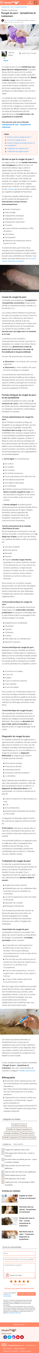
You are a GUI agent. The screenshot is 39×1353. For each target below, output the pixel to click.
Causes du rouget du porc (16, 140)
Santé (12, 7)
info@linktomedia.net (15, 1313)
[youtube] (18, 1337)
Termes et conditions (19, 1348)
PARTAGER (30, 4)
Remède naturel (27, 1133)
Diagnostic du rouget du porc (17, 148)
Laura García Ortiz (11, 20)
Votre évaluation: (19, 1285)
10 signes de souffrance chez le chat (17, 1149)
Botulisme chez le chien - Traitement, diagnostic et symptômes (26, 1236)
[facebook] (5, 1337)
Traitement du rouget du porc (18, 151)
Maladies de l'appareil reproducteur (19, 1129)
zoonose (11, 189)
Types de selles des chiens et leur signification (20, 1172)
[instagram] (13, 1337)
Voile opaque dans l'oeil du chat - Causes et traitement (19, 1154)
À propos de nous (31, 1345)
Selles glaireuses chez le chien (15, 1178)
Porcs (6, 60)
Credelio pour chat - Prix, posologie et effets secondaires (20, 1183)
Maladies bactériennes (21, 7)
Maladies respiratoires (10, 1137)
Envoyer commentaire (26, 1293)
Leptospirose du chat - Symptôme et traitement (16, 126)
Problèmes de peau (19, 1125)
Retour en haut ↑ (19, 1324)
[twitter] (9, 1337)
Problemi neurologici (28, 1137)
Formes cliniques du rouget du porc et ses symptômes (20, 144)
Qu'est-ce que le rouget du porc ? (19, 137)
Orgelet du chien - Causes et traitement (27, 1197)
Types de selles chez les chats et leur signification (17, 1167)
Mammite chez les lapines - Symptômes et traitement (27, 1209)
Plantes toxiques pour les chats (15, 1175)
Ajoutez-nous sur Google (28, 53)
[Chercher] (36, 2)
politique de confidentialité (7, 1295)
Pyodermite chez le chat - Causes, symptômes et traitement (26, 1222)
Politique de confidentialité (10, 1351)
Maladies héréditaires (12, 1133)
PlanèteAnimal (5, 7)
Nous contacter (7, 1348)
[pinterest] (22, 1337)
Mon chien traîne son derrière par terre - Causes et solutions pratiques (21, 1161)
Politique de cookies (25, 1351)
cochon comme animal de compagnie (19, 260)
